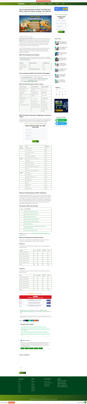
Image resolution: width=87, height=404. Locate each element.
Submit (35, 141)
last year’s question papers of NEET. (31, 81)
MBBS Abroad (50, 3)
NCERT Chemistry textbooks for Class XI (31, 211)
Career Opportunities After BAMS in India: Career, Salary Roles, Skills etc (33, 326)
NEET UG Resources (33, 3)
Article (23, 7)
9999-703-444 (12, 402)
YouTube (26, 348)
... (49, 348)
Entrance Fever (47, 384)
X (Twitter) (36, 348)
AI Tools (63, 3)
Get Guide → (48, 300)
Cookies (19, 386)
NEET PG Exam (47, 381)
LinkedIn (22, 348)
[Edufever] (21, 4)
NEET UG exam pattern (25, 58)
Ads (19, 383)
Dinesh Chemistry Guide (29, 223)
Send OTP (61, 31)
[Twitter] (27, 320)
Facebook (26, 311)
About (19, 381)
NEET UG (21, 40)
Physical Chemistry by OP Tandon (30, 216)
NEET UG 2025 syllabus (43, 78)
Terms (19, 390)
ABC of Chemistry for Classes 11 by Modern (32, 218)
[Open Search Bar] (67, 3)
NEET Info (57, 3)
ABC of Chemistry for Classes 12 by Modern (32, 221)
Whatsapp (33, 389)
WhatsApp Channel (43, 310)
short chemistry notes (27, 77)
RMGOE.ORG (46, 386)
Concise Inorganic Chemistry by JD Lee (31, 230)
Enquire (65, 8)
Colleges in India (42, 3)
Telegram (22, 311)
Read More (24, 317)
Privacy (19, 388)
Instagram (32, 311)
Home (20, 7)
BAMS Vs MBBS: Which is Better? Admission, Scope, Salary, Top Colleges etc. (34, 332)
